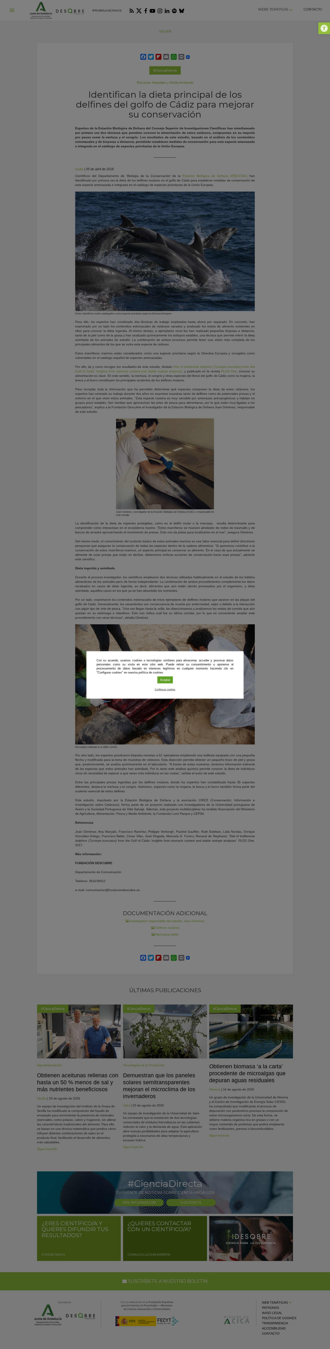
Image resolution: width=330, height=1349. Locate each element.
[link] (324, 28)
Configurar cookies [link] (165, 689)
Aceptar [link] (165, 680)
